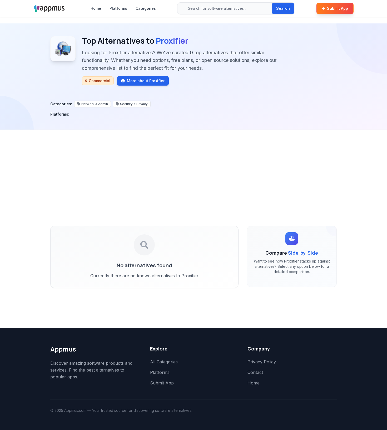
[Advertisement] (193, 169)
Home (96, 8)
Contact (255, 372)
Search (283, 8)
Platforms (118, 8)
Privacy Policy (261, 361)
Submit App (337, 8)
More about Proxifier (146, 80)
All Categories (164, 361)
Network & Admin (94, 104)
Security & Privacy (134, 104)
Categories (146, 8)
